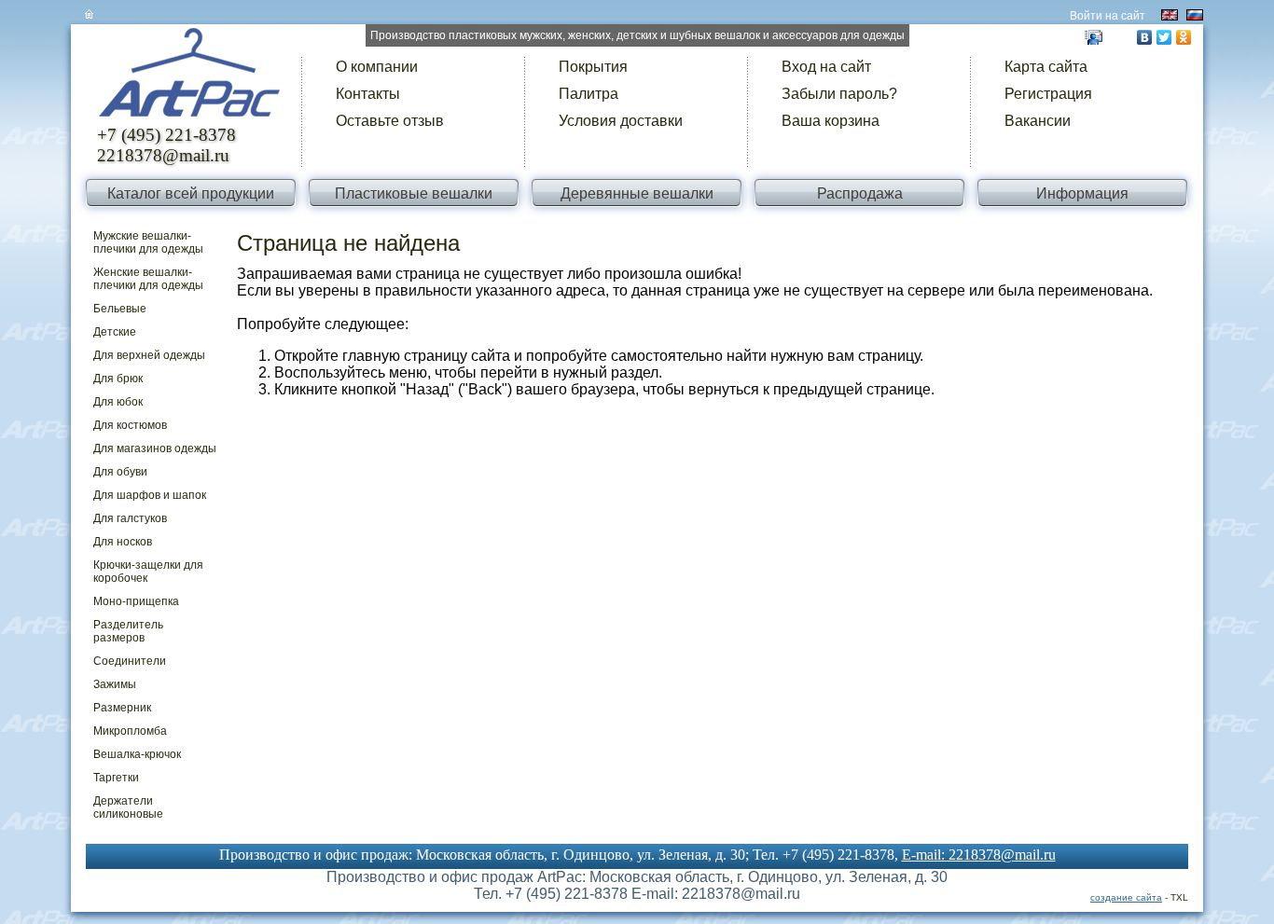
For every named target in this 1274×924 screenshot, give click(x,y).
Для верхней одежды (149, 355)
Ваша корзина (830, 121)
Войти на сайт (1107, 15)
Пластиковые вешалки (413, 193)
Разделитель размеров (128, 631)
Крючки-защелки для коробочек (148, 572)
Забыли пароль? (839, 94)
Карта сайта (1045, 67)
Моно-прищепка (136, 601)
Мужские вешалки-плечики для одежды (148, 242)
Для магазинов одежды (154, 448)
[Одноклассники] (1184, 37)
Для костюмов (130, 425)
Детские (114, 331)
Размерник (122, 707)
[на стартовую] (191, 81)
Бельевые (119, 308)
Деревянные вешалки (637, 193)
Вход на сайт (826, 67)
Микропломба (130, 731)
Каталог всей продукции (190, 193)
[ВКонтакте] (1145, 37)
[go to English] (1169, 15)
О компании (377, 67)
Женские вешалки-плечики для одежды (148, 279)
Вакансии (1037, 121)
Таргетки (116, 777)
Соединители (129, 661)
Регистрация (1048, 94)
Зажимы (114, 684)
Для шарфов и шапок (149, 495)
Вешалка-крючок (137, 754)
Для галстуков (130, 518)
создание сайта (1126, 897)
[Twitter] (1164, 37)
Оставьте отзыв (390, 121)
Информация (1082, 193)
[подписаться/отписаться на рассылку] (1093, 36)
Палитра (588, 94)
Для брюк (118, 378)
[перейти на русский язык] (1194, 15)
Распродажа (860, 193)
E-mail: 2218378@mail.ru (979, 854)
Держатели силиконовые (128, 807)
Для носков (122, 541)
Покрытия (593, 67)
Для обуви (120, 471)
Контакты (368, 94)
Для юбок (118, 401)
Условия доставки (621, 121)
